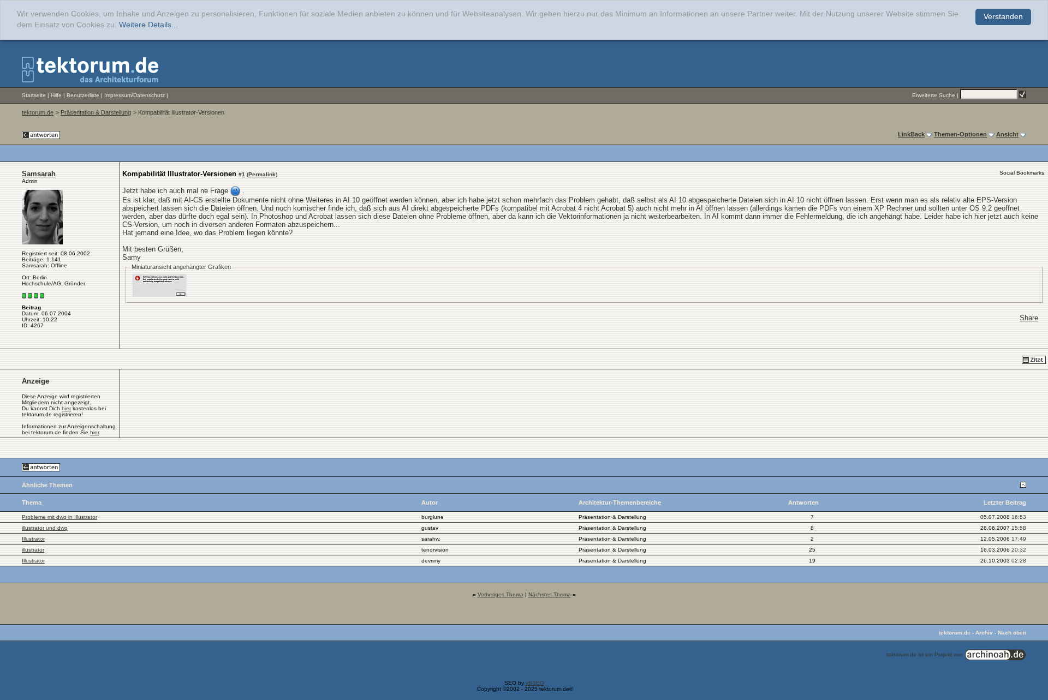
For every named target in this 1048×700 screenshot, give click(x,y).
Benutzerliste (83, 95)
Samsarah (39, 174)
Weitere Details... (148, 25)
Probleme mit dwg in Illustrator (59, 517)
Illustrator (33, 539)
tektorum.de (37, 112)
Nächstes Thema (549, 594)
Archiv (984, 633)
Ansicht (1007, 134)
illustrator (33, 550)
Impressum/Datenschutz (134, 95)
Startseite (34, 95)
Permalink (262, 174)
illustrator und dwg (45, 528)
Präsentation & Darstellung (96, 112)
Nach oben (1012, 633)
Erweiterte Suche (933, 95)
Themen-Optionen (960, 134)
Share (1029, 318)
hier (66, 408)
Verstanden (1003, 17)
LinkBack (911, 134)
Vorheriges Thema (500, 594)
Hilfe (56, 95)
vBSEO (535, 683)
